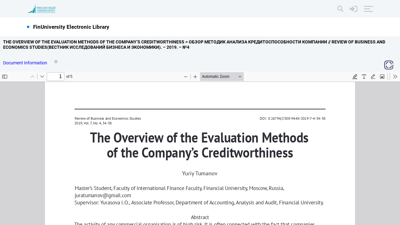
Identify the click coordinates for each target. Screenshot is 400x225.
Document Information (25, 62)
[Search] (340, 9)
